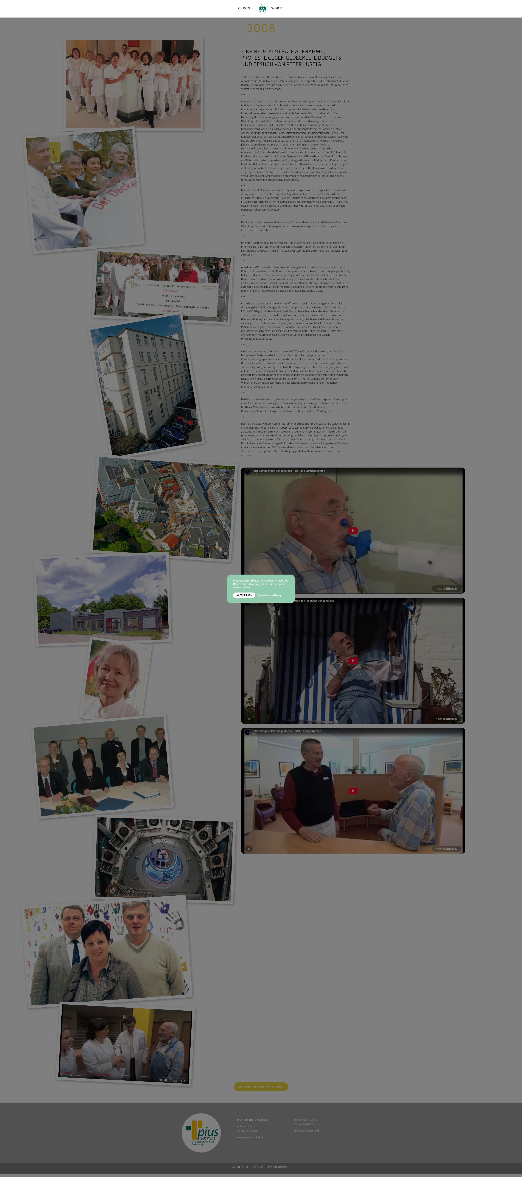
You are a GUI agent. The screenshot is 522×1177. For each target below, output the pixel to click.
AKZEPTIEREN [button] (244, 595)
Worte (277, 8)
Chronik (246, 8)
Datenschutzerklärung (269, 595)
